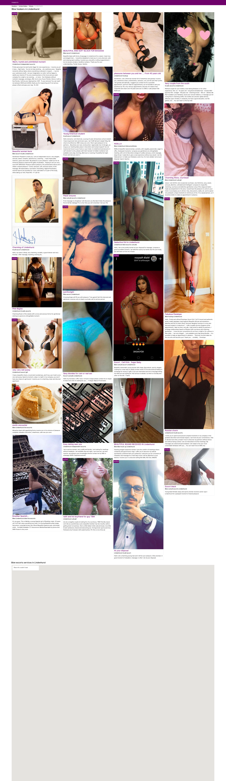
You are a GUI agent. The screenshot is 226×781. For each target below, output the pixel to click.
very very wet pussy (21, 370)
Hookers (14, 6)
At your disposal (121, 550)
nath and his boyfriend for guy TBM (79, 516)
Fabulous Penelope (173, 314)
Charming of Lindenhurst (23, 247)
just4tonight (68, 292)
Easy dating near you (72, 444)
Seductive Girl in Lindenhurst (126, 242)
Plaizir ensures (69, 196)
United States (23, 6)
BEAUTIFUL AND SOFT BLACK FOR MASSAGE (83, 51)
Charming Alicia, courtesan (177, 178)
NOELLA (118, 144)
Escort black (170, 486)
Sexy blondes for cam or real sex (77, 373)
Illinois (31, 6)
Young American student (74, 134)
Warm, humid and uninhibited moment (29, 62)
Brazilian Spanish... (20, 516)
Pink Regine (17, 309)
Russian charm (171, 430)
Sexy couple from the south (177, 83)
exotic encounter (19, 425)
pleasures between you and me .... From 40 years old (137, 73)
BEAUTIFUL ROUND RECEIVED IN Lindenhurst (134, 444)
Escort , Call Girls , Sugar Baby (127, 362)
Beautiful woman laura (22, 151)
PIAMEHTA (15, 2)
